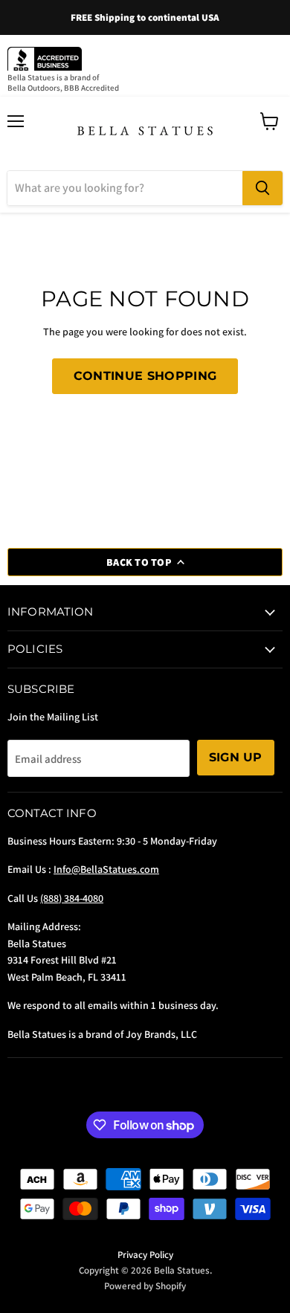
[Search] (262, 188)
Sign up (235, 757)
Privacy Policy (145, 1254)
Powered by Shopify (145, 1286)
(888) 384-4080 (71, 898)
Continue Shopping (145, 376)
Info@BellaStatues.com (106, 869)
